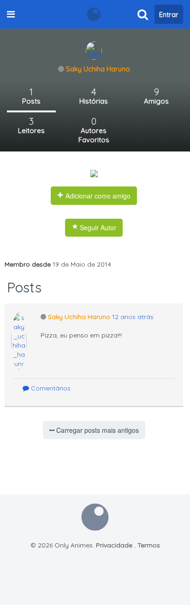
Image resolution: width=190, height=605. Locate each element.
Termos (148, 545)
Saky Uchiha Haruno (98, 68)
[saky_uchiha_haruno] (94, 50)
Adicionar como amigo (97, 195)
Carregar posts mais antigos (96, 430)
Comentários (50, 388)
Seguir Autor (97, 227)
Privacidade (114, 545)
